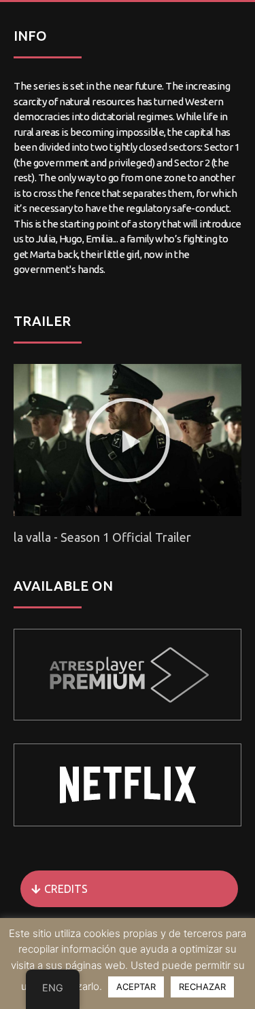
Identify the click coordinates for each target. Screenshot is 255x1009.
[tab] (129, 888)
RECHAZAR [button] (202, 986)
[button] (128, 440)
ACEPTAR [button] (136, 986)
